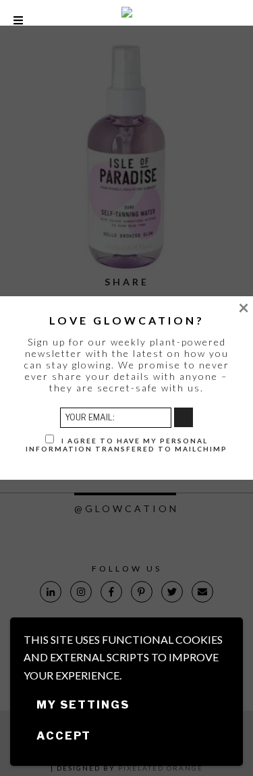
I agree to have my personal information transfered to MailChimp (126, 445)
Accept (63, 735)
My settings (83, 704)
